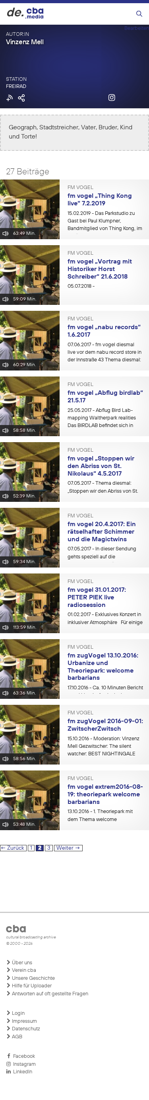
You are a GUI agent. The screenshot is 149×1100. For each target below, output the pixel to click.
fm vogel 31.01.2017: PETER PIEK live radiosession (97, 597)
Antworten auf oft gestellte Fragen (49, 994)
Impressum (24, 1021)
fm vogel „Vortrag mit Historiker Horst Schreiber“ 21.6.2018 (100, 269)
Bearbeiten (136, 28)
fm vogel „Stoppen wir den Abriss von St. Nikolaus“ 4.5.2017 (101, 466)
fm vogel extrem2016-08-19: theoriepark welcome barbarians (105, 794)
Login (18, 1013)
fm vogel (80, 187)
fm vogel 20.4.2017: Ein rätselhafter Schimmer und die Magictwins (102, 531)
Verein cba (23, 970)
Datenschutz (25, 1029)
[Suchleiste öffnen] (139, 14)
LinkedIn (21, 1072)
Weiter (68, 848)
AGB (16, 1037)
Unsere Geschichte (33, 978)
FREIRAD (16, 86)
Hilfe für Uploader (31, 986)
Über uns (21, 962)
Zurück (12, 848)
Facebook (23, 1056)
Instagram (23, 1064)
